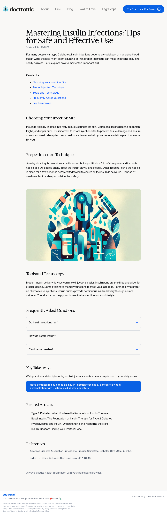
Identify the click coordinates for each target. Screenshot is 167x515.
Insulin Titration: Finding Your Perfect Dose (56, 429)
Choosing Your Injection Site (49, 82)
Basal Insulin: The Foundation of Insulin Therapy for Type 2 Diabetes (71, 418)
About (45, 9)
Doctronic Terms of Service (13, 511)
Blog (70, 9)
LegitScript (109, 9)
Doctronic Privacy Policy (39, 511)
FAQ (58, 9)
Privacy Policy (138, 496)
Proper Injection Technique (48, 87)
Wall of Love (88, 9)
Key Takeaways (42, 103)
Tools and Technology (46, 92)
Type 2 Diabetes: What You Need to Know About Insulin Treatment (70, 413)
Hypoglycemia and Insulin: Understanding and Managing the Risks (69, 423)
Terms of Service (156, 496)
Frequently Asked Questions (49, 97)
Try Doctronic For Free (141, 9)
